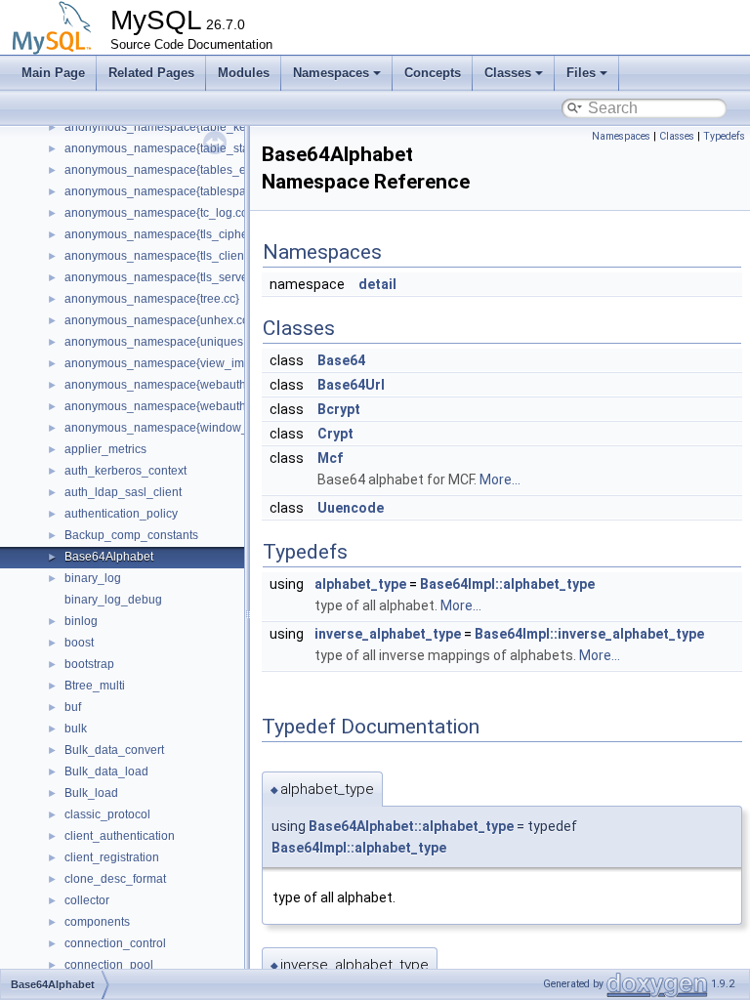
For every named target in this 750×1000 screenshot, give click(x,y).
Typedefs (724, 136)
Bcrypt (338, 409)
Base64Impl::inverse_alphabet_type (589, 634)
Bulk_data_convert (114, 750)
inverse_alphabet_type (387, 634)
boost (79, 642)
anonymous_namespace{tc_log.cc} (157, 213)
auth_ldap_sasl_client (123, 492)
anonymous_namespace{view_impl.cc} (168, 363)
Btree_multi (94, 685)
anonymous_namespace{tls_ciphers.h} (167, 234)
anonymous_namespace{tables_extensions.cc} (189, 170)
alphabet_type (360, 584)
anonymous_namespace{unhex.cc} (158, 320)
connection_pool (108, 965)
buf (72, 707)
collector (86, 900)
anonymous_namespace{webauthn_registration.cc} (201, 406)
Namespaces (331, 72)
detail (377, 284)
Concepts (432, 72)
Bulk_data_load (106, 771)
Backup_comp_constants (131, 535)
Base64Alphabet (108, 556)
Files (581, 72)
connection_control (115, 943)
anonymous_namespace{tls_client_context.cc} (187, 256)
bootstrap (89, 664)
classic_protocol (107, 814)
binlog (81, 621)
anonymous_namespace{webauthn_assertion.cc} (195, 385)
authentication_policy (121, 514)
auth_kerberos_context (125, 471)
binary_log (92, 578)
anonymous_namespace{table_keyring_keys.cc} (193, 127)
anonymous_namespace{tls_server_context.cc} (189, 277)
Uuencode (350, 508)
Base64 (341, 360)
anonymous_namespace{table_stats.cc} (170, 148)
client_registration (111, 857)
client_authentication (119, 836)
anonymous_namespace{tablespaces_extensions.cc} (206, 191)
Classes (507, 72)
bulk (75, 728)
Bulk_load (91, 793)
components (97, 922)
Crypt (335, 433)
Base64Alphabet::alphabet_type (411, 826)
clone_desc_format (115, 879)
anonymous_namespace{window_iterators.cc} (187, 428)
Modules (244, 72)
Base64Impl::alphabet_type (507, 584)
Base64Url (351, 385)
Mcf (330, 458)
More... (500, 479)
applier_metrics (105, 449)
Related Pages (151, 72)
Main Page (53, 72)
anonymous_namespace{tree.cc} (151, 299)
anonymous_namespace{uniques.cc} (163, 342)
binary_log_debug (113, 599)
